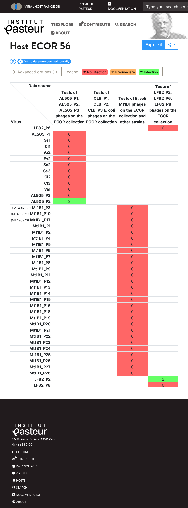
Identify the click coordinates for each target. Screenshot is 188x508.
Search (127, 24)
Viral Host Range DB (42, 6)
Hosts (20, 481)
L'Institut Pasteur (86, 6)
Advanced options (36, 71)
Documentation (122, 9)
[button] (171, 45)
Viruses (21, 473)
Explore (64, 24)
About (62, 32)
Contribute (96, 24)
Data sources (26, 466)
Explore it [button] (153, 45)
